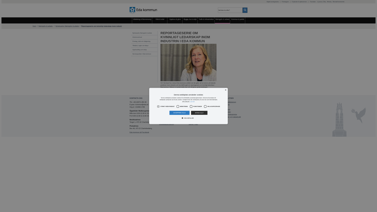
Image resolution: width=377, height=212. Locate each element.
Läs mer (192, 101)
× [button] (225, 90)
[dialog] (188, 106)
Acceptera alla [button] (179, 112)
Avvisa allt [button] (199, 112)
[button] (188, 118)
